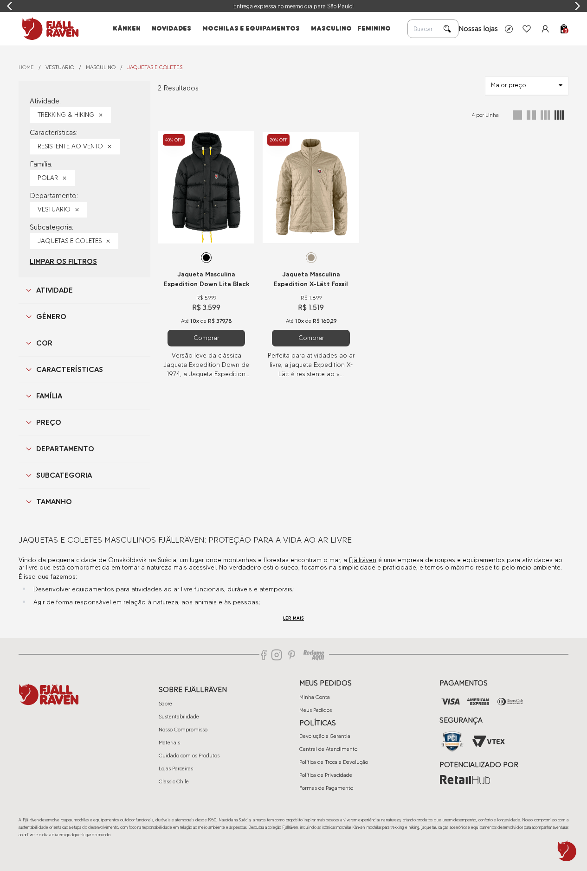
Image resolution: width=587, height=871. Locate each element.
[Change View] (517, 115)
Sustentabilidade (179, 716)
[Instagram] (277, 655)
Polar (48, 178)
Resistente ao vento (70, 146)
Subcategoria (64, 475)
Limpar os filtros (63, 261)
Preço (48, 422)
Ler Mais (293, 618)
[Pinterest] (292, 655)
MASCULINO (101, 67)
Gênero (51, 316)
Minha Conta (314, 697)
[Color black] (206, 257)
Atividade (54, 290)
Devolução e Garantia (324, 736)
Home (26, 67)
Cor (44, 343)
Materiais (169, 742)
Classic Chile (174, 781)
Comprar (206, 338)
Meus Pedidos (315, 710)
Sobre (165, 703)
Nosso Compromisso (183, 729)
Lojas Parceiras (176, 768)
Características (69, 369)
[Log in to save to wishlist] (242, 136)
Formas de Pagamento (326, 788)
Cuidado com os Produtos (189, 755)
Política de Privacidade (325, 775)
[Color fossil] (311, 257)
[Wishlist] (526, 28)
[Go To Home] (49, 28)
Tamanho (54, 501)
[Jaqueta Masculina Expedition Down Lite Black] (206, 187)
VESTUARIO (59, 67)
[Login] (545, 28)
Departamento (65, 448)
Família (49, 395)
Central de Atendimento (328, 749)
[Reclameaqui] (313, 654)
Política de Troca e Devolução (333, 762)
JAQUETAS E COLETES (154, 67)
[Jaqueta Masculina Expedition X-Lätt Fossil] (311, 187)
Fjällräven (362, 560)
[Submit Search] (447, 28)
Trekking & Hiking (66, 115)
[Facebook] (264, 654)
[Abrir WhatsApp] (567, 851)
